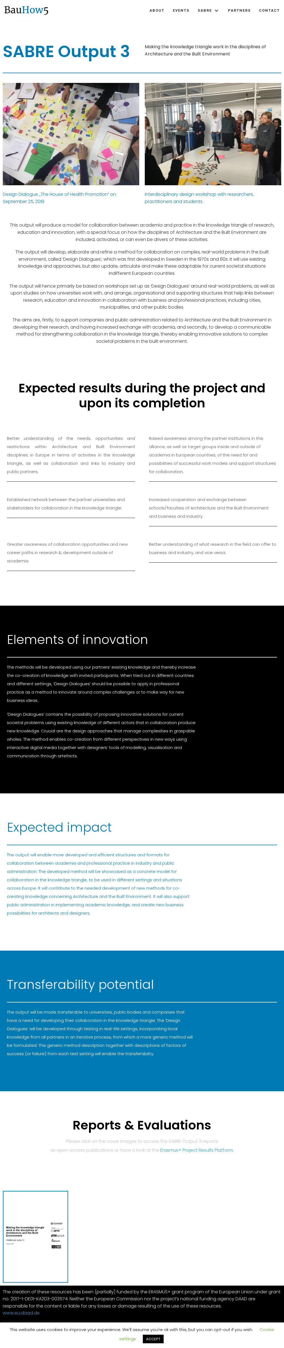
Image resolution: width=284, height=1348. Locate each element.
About (156, 10)
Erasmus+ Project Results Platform (196, 1150)
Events (181, 10)
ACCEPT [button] (153, 1339)
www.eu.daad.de (21, 1313)
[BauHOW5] (26, 10)
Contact (269, 10)
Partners (239, 10)
